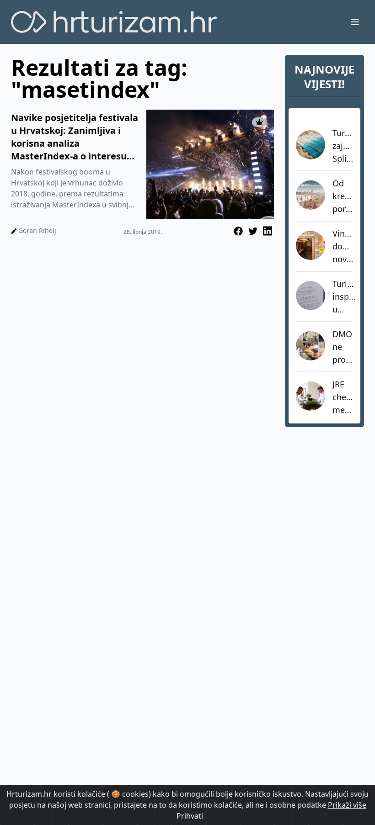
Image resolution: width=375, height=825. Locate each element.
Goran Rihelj (37, 230)
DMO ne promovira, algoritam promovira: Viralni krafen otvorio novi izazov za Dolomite (342, 347)
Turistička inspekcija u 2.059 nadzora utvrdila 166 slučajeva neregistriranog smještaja (344, 297)
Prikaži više (347, 805)
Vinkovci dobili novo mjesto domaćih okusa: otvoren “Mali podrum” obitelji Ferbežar (342, 246)
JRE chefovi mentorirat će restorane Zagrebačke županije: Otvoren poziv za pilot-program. (342, 397)
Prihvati (190, 816)
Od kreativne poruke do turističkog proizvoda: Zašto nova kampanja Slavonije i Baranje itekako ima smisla (342, 196)
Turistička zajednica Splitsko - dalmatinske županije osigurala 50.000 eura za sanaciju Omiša (342, 146)
